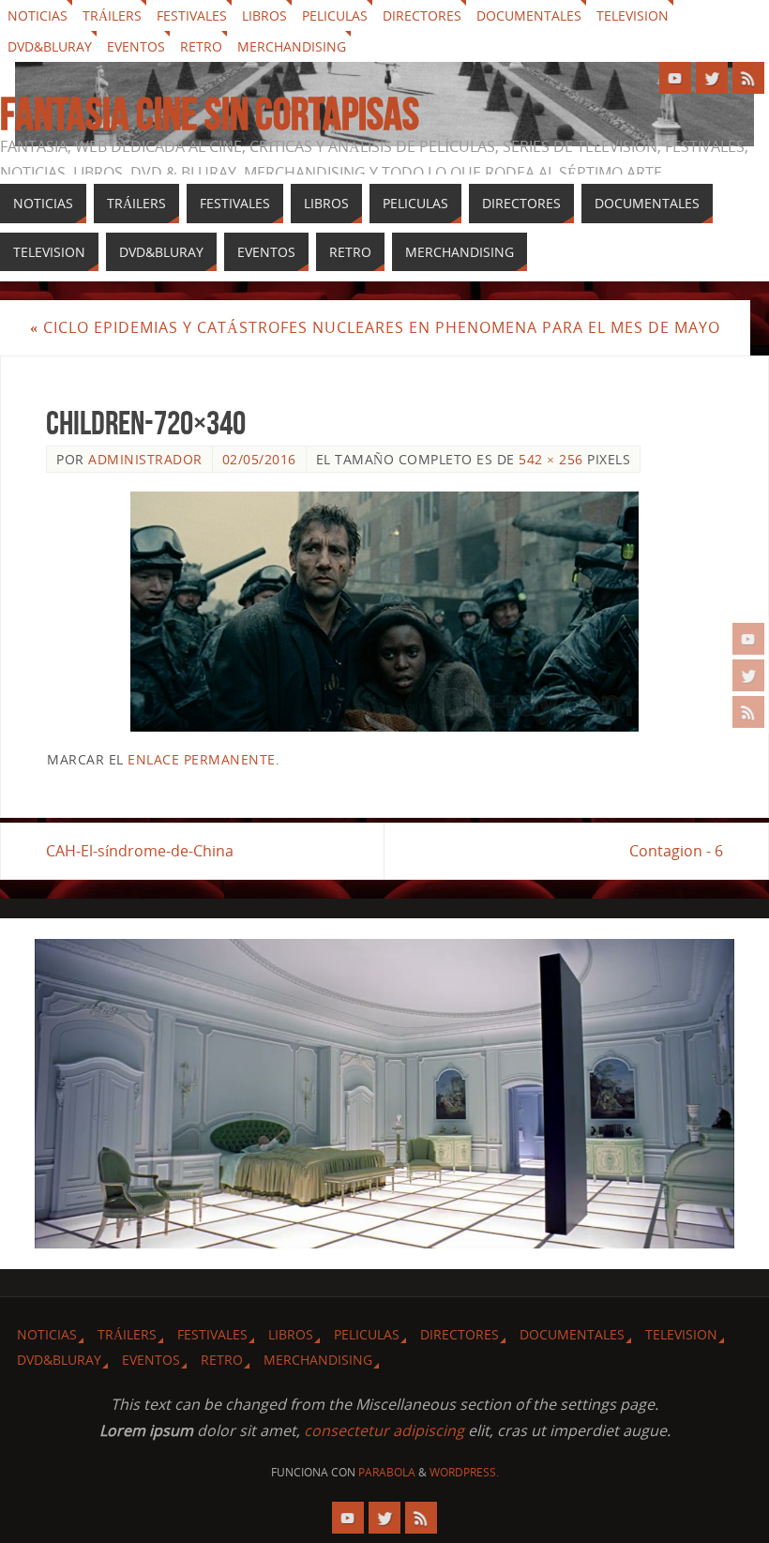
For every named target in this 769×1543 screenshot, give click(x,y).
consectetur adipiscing (384, 1430)
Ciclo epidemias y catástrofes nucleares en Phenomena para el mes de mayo (375, 327)
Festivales (192, 15)
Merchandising (291, 46)
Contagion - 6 (676, 850)
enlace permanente (202, 759)
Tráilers (112, 15)
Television (632, 15)
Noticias (38, 15)
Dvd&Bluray (50, 46)
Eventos (136, 46)
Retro (201, 46)
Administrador (145, 459)
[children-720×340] (384, 612)
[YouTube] (748, 639)
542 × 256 (551, 459)
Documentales (528, 15)
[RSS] (748, 712)
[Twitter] (748, 675)
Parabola (386, 1472)
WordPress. (464, 1472)
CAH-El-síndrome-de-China (140, 850)
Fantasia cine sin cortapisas (209, 114)
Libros (264, 15)
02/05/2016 (259, 459)
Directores (422, 15)
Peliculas (335, 15)
